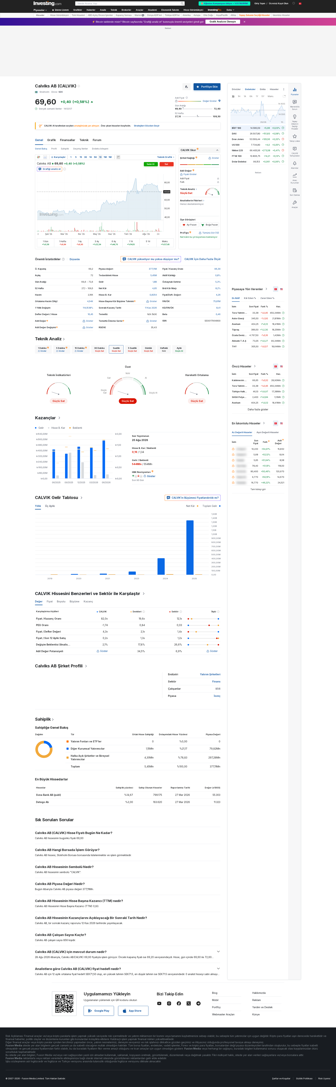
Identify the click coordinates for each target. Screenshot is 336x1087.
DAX (234, 133)
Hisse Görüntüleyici (193, 10)
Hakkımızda (259, 992)
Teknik (84, 140)
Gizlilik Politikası (304, 1078)
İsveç (217, 695)
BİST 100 (236, 128)
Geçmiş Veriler (80, 148)
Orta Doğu (208, 15)
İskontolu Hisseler (281, 15)
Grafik (51, 140)
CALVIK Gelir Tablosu (56, 497)
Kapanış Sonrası (124, 15)
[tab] (43, 349)
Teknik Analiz (48, 338)
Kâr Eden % (250, 298)
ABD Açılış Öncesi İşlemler (100, 15)
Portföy (216, 1007)
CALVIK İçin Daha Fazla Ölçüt (202, 259)
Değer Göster (210, 101)
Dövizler (236, 89)
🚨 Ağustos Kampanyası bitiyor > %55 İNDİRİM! (224, 3)
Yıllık (38, 505)
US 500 (235, 144)
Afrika (233, 15)
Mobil (215, 1000)
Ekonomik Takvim (170, 10)
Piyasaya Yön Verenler (247, 289)
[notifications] (294, 3)
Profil (54, 148)
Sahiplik (65, 148)
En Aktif (236, 298)
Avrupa (197, 15)
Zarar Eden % (267, 298)
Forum (97, 140)
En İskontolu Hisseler (246, 423)
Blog (214, 992)
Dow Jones (238, 139)
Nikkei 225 (237, 150)
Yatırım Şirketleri (210, 674)
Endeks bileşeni (100, 148)
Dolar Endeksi (239, 161)
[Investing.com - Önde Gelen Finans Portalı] (47, 3)
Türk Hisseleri (78, 15)
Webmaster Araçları (223, 1014)
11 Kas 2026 (151, 307)
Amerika (187, 15)
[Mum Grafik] (38, 157)
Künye (256, 1014)
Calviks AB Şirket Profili (59, 665)
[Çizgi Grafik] (45, 157)
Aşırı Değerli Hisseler (268, 432)
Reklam (256, 1000)
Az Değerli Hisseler (242, 432)
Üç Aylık (50, 505)
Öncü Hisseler (241, 366)
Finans (216, 681)
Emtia (262, 89)
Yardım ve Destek (262, 1007)
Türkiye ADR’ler (172, 15)
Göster (104, 651)
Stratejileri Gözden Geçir (146, 125)
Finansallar (67, 140)
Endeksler (250, 89)
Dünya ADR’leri (154, 15)
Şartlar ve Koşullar (281, 1078)
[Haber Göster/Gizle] (118, 157)
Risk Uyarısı (324, 1078)
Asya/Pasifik (222, 15)
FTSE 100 (236, 156)
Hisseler (40, 15)
